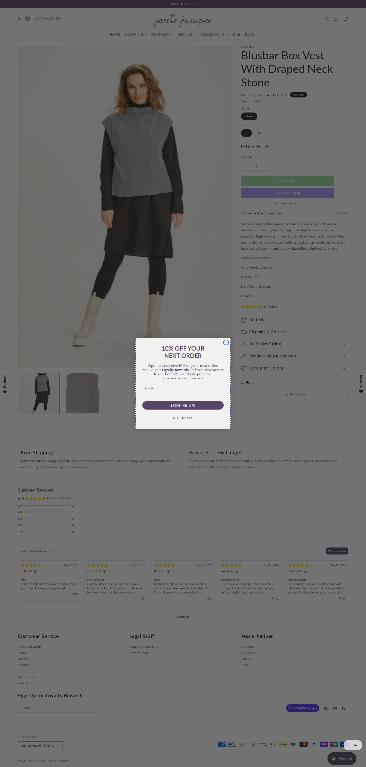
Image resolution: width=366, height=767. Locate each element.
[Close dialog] (226, 342)
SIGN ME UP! (183, 405)
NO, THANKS (183, 418)
